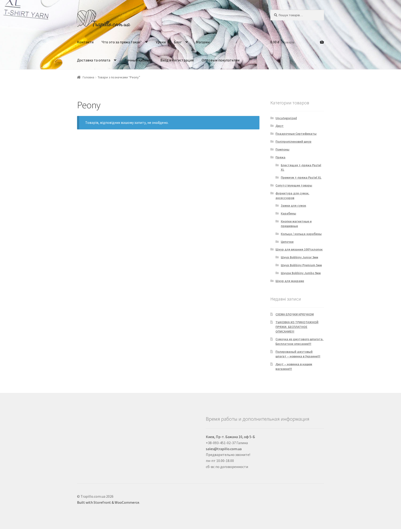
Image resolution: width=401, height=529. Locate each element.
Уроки (161, 42)
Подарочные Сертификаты (296, 133)
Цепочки (287, 242)
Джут (279, 126)
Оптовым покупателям (220, 60)
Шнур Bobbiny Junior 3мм (299, 257)
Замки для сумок (293, 205)
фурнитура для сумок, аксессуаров (292, 195)
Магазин (203, 42)
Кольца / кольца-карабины (301, 234)
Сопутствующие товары (293, 185)
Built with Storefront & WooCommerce (108, 502)
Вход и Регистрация (177, 60)
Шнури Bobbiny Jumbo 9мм (301, 273)
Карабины (288, 213)
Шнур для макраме (289, 281)
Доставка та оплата (93, 60)
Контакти (85, 42)
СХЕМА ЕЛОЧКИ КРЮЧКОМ (294, 314)
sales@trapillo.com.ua (224, 448)
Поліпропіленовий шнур (293, 141)
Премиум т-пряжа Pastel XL (301, 177)
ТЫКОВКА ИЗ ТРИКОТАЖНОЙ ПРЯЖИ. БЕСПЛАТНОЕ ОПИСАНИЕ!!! (296, 326)
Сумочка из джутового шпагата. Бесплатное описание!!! (299, 341)
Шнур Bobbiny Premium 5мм (301, 265)
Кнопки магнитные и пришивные (296, 223)
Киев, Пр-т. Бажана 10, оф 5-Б (230, 436)
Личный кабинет (138, 60)
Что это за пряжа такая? (122, 42)
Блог (178, 42)
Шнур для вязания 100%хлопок (299, 249)
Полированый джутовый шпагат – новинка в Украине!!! (297, 353)
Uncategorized (286, 118)
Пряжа (280, 157)
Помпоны (282, 149)
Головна (88, 77)
